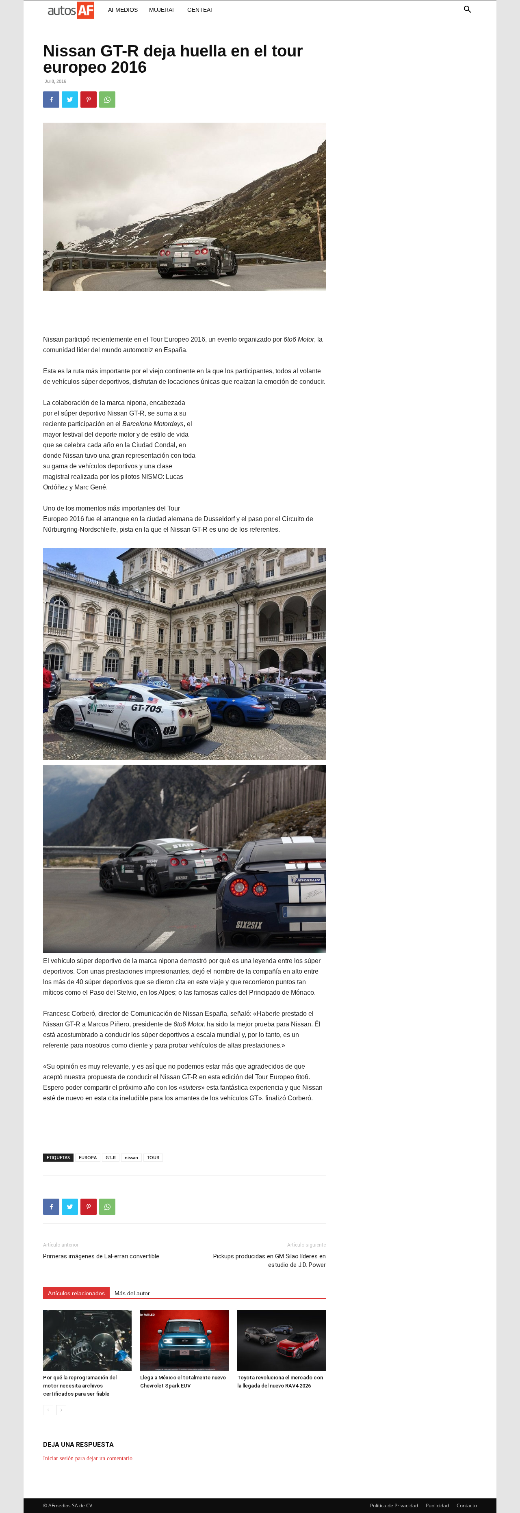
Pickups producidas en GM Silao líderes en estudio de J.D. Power (269, 1260)
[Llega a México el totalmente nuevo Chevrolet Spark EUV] (184, 1340)
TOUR (153, 1157)
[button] (467, 10)
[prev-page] (48, 1410)
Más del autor (132, 1293)
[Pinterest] (88, 99)
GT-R (111, 1157)
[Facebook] (51, 99)
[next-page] (61, 1410)
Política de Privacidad (394, 1505)
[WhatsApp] (107, 99)
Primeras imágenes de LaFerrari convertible (101, 1256)
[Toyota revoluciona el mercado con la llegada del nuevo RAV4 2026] (281, 1340)
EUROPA (88, 1157)
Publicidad (437, 1505)
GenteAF (200, 9)
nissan (131, 1157)
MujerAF (162, 9)
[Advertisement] (184, 313)
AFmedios (123, 9)
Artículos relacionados (76, 1293)
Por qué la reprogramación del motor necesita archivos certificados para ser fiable (80, 1385)
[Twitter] (70, 99)
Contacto (467, 1505)
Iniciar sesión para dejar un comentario (87, 1458)
